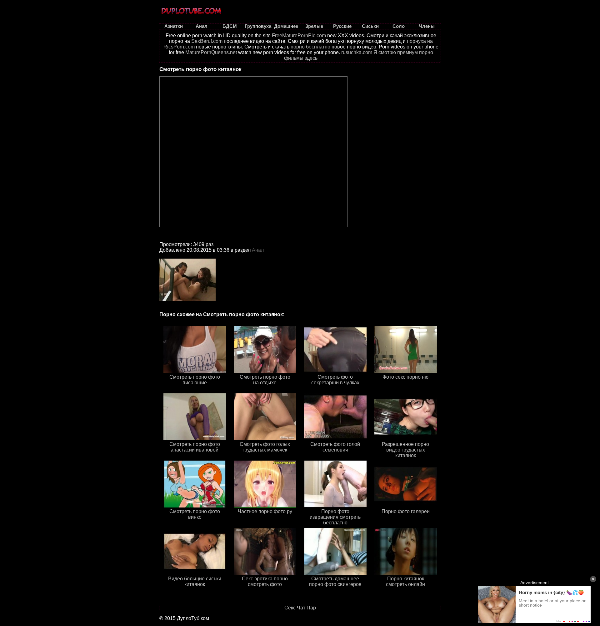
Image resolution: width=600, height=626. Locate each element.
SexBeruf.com (206, 41)
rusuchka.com (356, 52)
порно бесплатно (310, 46)
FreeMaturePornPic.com (299, 35)
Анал (258, 250)
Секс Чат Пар (300, 607)
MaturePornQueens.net (211, 52)
